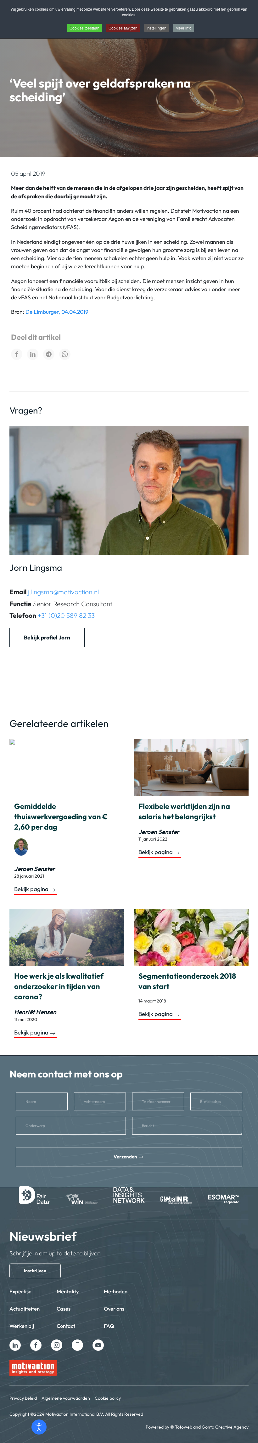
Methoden (115, 1291)
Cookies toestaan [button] (84, 27)
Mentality (68, 1291)
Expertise (20, 1291)
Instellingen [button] (156, 27)
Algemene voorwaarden (66, 1398)
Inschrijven (35, 1271)
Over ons (114, 1308)
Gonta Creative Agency (225, 1427)
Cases (63, 1308)
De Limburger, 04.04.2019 (56, 311)
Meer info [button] (184, 27)
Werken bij (21, 1326)
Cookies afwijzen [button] (123, 27)
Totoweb (183, 1427)
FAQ (109, 1326)
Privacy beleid (23, 1398)
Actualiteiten (24, 1308)
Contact (66, 1326)
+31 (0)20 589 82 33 (66, 615)
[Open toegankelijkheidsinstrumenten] (39, 1427)
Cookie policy (108, 1398)
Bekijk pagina (31, 889)
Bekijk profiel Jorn (47, 637)
